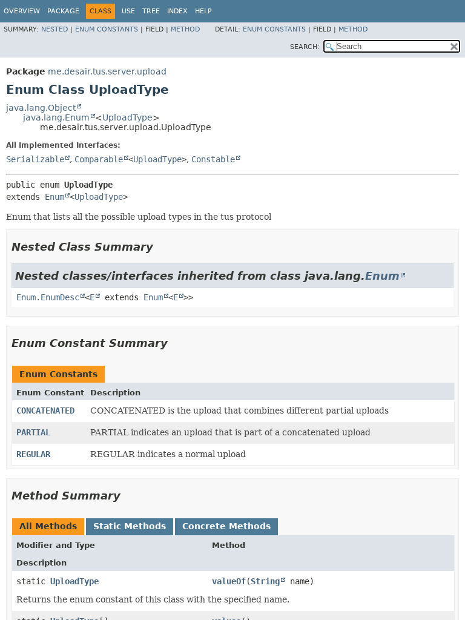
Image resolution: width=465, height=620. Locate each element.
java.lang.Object (41, 108)
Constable (213, 159)
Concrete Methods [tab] (226, 526)
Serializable (35, 159)
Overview (22, 11)
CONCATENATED (45, 410)
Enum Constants (106, 29)
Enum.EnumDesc (47, 297)
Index (177, 11)
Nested (54, 29)
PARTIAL (33, 432)
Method (185, 29)
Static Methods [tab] (129, 526)
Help (203, 11)
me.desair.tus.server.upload (107, 71)
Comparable (98, 159)
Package (63, 11)
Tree (151, 11)
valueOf (229, 581)
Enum (54, 197)
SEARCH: (305, 47)
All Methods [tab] (48, 526)
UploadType (127, 117)
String (265, 581)
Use (128, 11)
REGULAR (33, 454)
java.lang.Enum (56, 117)
